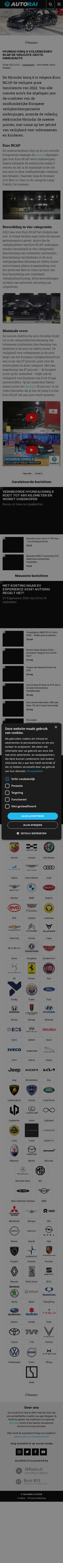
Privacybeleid (35, 771)
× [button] (55, 727)
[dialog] (31, 781)
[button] (31, 833)
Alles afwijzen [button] (32, 825)
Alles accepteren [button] (33, 816)
